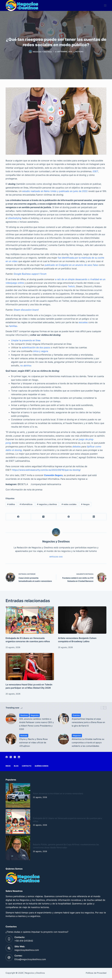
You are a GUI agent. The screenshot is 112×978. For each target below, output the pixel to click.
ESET (95, 171)
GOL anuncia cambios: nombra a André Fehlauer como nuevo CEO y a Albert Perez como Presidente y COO (36, 724)
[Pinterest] (68, 516)
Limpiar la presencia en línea (25, 340)
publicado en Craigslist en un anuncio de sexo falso (71, 265)
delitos (11, 504)
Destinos (24, 715)
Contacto (26, 766)
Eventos (76, 715)
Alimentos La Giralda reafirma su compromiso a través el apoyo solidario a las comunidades (88, 742)
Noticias (79, 52)
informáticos (26, 504)
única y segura (40, 351)
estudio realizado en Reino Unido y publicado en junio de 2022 (55, 191)
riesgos (85, 504)
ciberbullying (14, 218)
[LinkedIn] (93, 516)
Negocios (35, 715)
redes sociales (69, 504)
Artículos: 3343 (56, 557)
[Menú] (105, 5)
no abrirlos (25, 365)
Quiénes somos (41, 766)
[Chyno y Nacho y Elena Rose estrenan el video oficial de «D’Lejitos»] (11, 739)
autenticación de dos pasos (36, 347)
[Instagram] (15, 757)
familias (13, 326)
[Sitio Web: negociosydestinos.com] (9, 948)
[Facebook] (18, 516)
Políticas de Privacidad (96, 973)
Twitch (71, 286)
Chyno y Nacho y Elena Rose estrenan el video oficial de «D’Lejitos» (33, 742)
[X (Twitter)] (43, 516)
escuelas (83, 322)
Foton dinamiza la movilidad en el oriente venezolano (58, 793)
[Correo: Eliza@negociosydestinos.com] (9, 957)
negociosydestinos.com (26, 950)
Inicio (8, 766)
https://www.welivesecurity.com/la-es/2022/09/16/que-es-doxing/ (46, 470)
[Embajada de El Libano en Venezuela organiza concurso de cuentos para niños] (30, 620)
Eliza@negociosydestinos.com (30, 959)
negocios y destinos (47, 504)
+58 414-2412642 (23, 940)
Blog (16, 766)
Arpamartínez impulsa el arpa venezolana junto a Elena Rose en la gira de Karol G (88, 722)
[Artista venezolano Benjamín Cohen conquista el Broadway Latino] (82, 620)
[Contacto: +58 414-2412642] (9, 939)
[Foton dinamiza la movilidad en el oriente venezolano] (18, 795)
